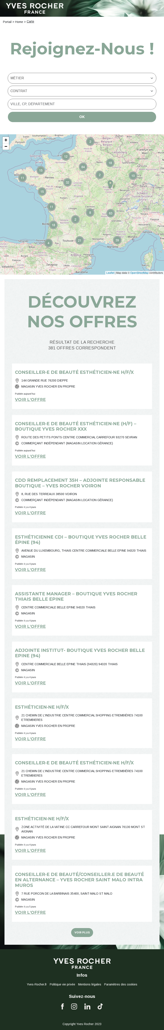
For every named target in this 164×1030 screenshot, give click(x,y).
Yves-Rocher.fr (37, 984)
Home (19, 22)
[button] (48, 243)
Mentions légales (89, 984)
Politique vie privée (62, 984)
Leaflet (110, 272)
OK (82, 117)
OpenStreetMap (139, 272)
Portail (7, 22)
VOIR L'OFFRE (30, 399)
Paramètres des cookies (120, 984)
